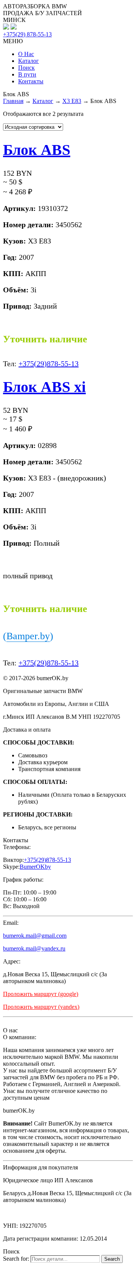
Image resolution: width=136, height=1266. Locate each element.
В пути (27, 74)
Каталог (28, 61)
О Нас (26, 54)
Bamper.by (28, 636)
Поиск (26, 67)
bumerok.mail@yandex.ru (34, 948)
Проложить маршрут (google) (40, 994)
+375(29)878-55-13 (49, 363)
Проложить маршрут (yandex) (41, 1007)
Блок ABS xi (44, 386)
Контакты (30, 81)
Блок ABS (36, 149)
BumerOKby (35, 866)
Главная (13, 101)
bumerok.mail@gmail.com (34, 935)
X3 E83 (71, 101)
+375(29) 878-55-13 (27, 34)
